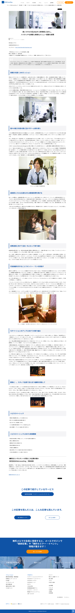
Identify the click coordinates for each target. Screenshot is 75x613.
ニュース (45, 2)
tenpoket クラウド (32, 580)
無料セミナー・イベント (62, 562)
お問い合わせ (69, 2)
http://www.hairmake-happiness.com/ (23, 47)
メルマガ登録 (38, 551)
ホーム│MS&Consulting (12, 5)
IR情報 (50, 591)
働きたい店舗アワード (54, 576)
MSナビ (20, 603)
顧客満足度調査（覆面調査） (12, 576)
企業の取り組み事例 (12, 562)
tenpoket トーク (31, 582)
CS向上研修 (30, 586)
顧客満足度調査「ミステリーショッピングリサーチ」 (37, 494)
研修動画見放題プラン (32, 588)
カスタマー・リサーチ (32, 590)
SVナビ (29, 584)
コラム (40, 2)
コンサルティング (10, 582)
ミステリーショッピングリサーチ (35, 576)
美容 (25, 5)
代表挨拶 (51, 589)
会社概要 (51, 585)
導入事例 (34, 2)
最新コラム (37, 562)
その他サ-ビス (9, 588)
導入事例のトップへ (22, 517)
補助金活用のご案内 (10, 586)
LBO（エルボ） (31, 593)
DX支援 (7, 580)
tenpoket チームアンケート (34, 578)
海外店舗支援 (9, 584)
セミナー (28, 2)
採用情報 (51, 593)
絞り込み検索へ (52, 517)
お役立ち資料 (60, 2)
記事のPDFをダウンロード (14, 474)
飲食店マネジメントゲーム (33, 591)
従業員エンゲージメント (11, 578)
